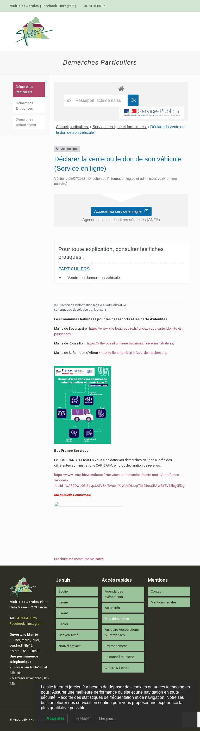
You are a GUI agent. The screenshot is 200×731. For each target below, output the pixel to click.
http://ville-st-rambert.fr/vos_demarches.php (134, 353)
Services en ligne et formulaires (119, 126)
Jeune (63, 602)
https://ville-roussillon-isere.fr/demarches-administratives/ (130, 343)
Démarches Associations (26, 122)
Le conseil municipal (120, 657)
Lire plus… (108, 718)
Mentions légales (164, 602)
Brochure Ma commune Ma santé (79, 559)
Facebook (49, 6)
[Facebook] (180, 5)
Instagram (66, 6)
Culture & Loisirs (117, 668)
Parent (63, 613)
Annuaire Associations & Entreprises (122, 632)
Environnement (116, 646)
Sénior (63, 624)
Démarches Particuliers (24, 89)
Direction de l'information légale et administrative (91, 305)
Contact (156, 591)
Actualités (112, 608)
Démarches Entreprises (24, 105)
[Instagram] (187, 5)
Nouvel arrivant (70, 646)
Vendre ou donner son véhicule (93, 277)
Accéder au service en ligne (119, 211)
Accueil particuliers (72, 126)
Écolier (64, 591)
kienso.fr (100, 309)
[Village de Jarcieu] (34, 31)
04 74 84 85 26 (94, 6)
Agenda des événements (114, 594)
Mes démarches (117, 619)
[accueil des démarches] (121, 88)
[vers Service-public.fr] (151, 113)
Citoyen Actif (68, 635)
